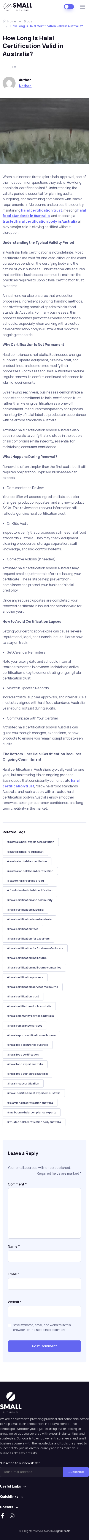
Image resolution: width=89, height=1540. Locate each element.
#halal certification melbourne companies (34, 967)
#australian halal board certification (30, 871)
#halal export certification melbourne (31, 1035)
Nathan (25, 85)
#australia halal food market (25, 852)
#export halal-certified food (25, 881)
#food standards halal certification (29, 890)
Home (11, 21)
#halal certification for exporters (28, 938)
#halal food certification (23, 1054)
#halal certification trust (23, 996)
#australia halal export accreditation (30, 842)
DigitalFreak (62, 1531)
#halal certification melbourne (27, 958)
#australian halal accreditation (27, 861)
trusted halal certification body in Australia (40, 221)
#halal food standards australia (27, 1074)
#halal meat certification (23, 1083)
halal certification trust (41, 210)
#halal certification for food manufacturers (35, 948)
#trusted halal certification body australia (34, 1122)
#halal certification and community (29, 900)
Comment (17, 1184)
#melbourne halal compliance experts (31, 1112)
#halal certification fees (22, 929)
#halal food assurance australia (27, 1045)
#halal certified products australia (29, 1006)
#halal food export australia (25, 1064)
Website (15, 1302)
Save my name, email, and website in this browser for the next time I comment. (42, 1327)
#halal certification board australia (29, 919)
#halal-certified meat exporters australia (33, 1093)
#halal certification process (25, 977)
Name (14, 1246)
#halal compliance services (24, 1025)
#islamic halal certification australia (30, 1103)
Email (13, 1274)
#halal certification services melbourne (32, 987)
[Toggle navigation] (82, 7)
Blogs (28, 21)
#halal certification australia (25, 909)
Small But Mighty (19, 7)
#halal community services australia (30, 1016)
